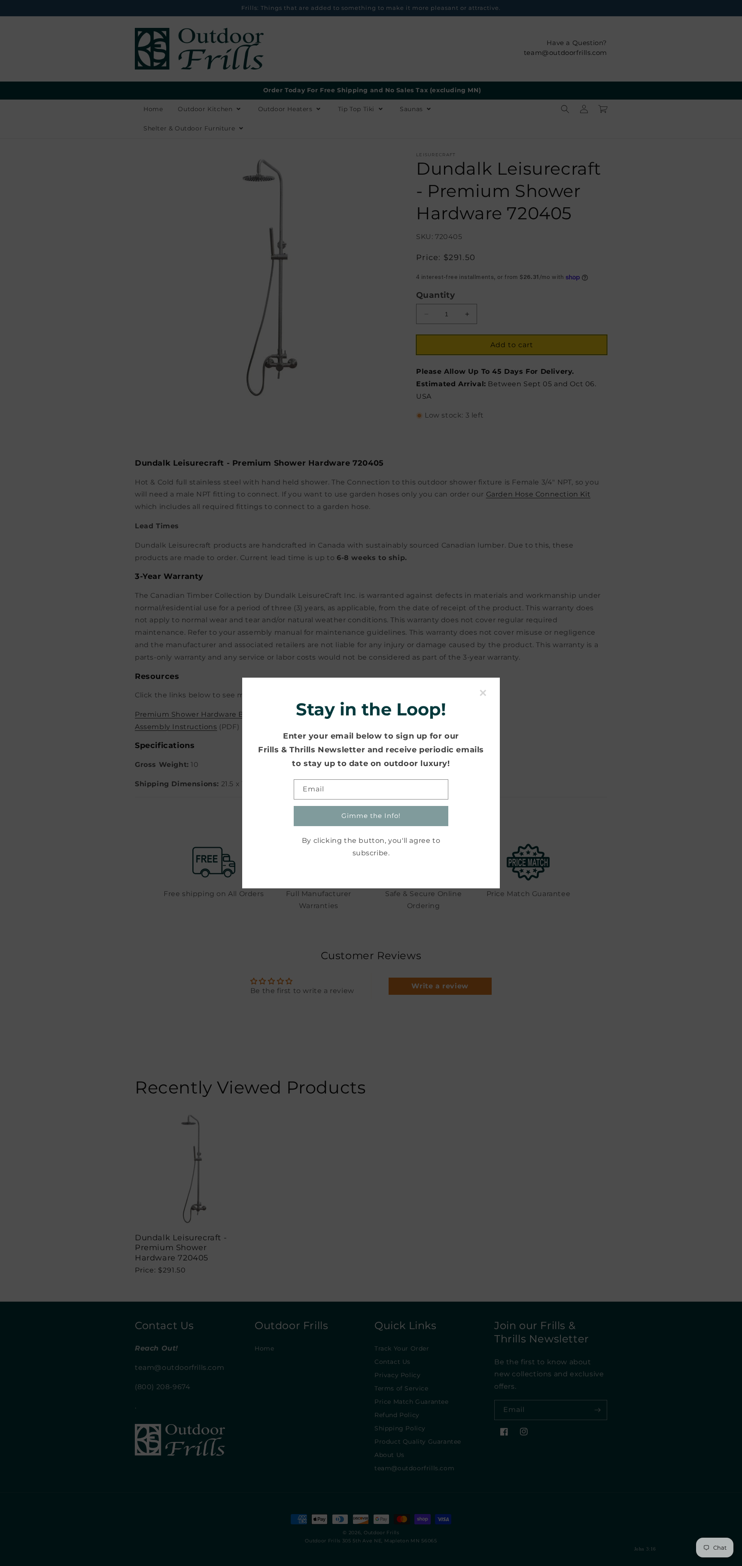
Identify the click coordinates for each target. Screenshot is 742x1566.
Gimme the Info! (371, 816)
